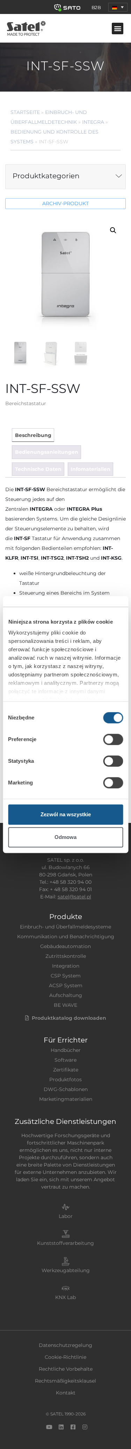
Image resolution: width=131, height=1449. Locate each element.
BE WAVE (65, 1005)
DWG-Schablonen (66, 1089)
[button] (118, 7)
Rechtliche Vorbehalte (66, 1369)
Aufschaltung (65, 995)
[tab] (33, 435)
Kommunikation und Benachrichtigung (65, 936)
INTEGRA (93, 122)
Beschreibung (33, 435)
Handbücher (66, 1050)
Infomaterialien (90, 469)
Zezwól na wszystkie (66, 814)
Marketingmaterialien (65, 1099)
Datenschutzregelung (65, 1345)
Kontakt (65, 1393)
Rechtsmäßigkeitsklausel (65, 1381)
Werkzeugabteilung (66, 1270)
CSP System (66, 976)
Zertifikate (65, 1070)
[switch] (113, 739)
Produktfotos (65, 1079)
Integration (65, 966)
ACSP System (65, 985)
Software (65, 1060)
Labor (66, 1216)
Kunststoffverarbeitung (65, 1243)
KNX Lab (65, 1297)
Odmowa (65, 837)
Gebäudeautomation (65, 946)
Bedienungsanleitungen (46, 452)
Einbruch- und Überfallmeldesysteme (65, 927)
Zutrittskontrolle (65, 956)
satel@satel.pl (74, 897)
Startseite (25, 112)
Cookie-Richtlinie (65, 1357)
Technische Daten (38, 469)
